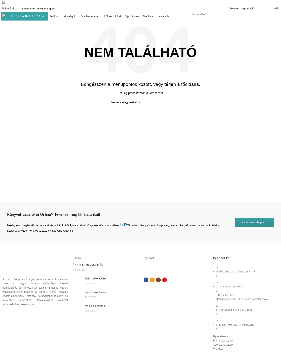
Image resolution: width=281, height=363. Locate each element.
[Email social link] (269, 2)
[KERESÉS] (222, 8)
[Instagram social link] (273, 2)
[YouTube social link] (277, 2)
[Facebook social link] (265, 2)
